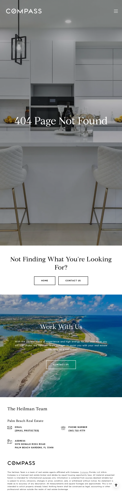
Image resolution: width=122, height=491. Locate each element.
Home (44, 280)
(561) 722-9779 (76, 430)
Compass (84, 472)
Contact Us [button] (73, 280)
